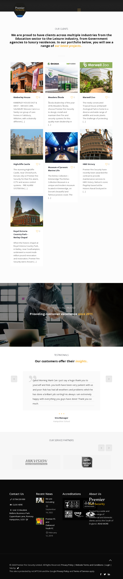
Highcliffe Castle (22, 164)
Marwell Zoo (89, 97)
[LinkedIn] (109, 574)
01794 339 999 (19, 499)
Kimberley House (22, 97)
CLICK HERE (18, 504)
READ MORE (103, 523)
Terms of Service (81, 571)
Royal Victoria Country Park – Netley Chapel (21, 234)
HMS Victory (89, 164)
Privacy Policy (67, 565)
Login (107, 565)
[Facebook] (100, 574)
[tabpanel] (61, 397)
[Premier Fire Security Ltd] (19, 9)
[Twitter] (104, 574)
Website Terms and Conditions (89, 565)
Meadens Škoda (56, 97)
